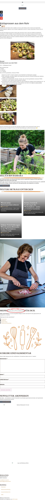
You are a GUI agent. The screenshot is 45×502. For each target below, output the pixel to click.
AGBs (2, 494)
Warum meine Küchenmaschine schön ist (10, 204)
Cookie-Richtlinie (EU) (5, 492)
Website (2, 384)
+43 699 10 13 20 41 (4, 480)
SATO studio (15, 499)
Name (2, 374)
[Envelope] (1, 18)
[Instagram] (1, 12)
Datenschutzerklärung (5, 489)
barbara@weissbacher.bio (5, 481)
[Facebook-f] (1, 15)
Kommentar (3, 358)
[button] (22, 2)
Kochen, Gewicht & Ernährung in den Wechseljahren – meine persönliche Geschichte (32, 206)
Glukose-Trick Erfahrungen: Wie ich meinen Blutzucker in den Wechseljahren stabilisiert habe (10, 228)
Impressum (3, 486)
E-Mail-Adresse (4, 379)
